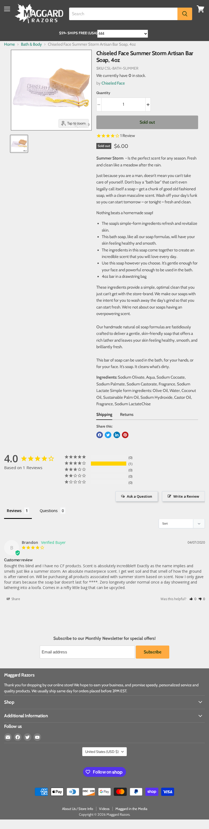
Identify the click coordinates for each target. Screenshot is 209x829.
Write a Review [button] (186, 496)
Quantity (103, 93)
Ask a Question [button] (139, 496)
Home (9, 44)
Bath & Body (31, 44)
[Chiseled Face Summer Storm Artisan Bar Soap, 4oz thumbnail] (19, 143)
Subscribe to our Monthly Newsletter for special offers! (104, 638)
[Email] (8, 737)
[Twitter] (27, 737)
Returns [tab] (126, 414)
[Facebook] (17, 737)
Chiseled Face (113, 83)
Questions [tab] (49, 510)
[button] (193, 599)
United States (102, 751)
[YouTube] (37, 737)
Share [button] (15, 599)
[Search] (184, 14)
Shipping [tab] (104, 414)
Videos (104, 808)
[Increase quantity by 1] (148, 104)
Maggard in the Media (131, 808)
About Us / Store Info (77, 808)
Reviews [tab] (14, 510)
